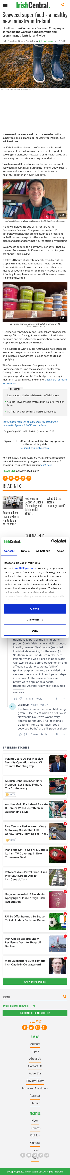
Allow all (35, 608)
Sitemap (35, 1103)
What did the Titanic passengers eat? (56, 501)
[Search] (63, 5)
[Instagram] (37, 1027)
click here (46, 464)
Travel (35, 1150)
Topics (35, 1051)
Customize (33, 619)
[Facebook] (25, 1027)
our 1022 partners (25, 568)
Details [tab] (25, 550)
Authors (35, 1043)
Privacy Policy (35, 1081)
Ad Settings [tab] (43, 550)
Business (35, 1128)
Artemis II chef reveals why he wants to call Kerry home (11, 518)
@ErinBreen (46, 41)
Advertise (35, 1073)
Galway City (23, 470)
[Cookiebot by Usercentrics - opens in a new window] (51, 541)
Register (35, 1095)
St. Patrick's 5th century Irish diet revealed (31, 411)
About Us (35, 1058)
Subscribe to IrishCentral (35, 447)
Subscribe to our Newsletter (35, 1013)
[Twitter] (31, 1027)
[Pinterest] (44, 1027)
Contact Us (35, 1066)
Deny (35, 630)
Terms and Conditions (35, 1088)
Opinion (35, 1135)
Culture (35, 1143)
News (35, 1120)
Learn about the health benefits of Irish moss (33, 395)
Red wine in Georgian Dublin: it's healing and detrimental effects (34, 505)
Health (35, 470)
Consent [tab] (9, 550)
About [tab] (60, 550)
